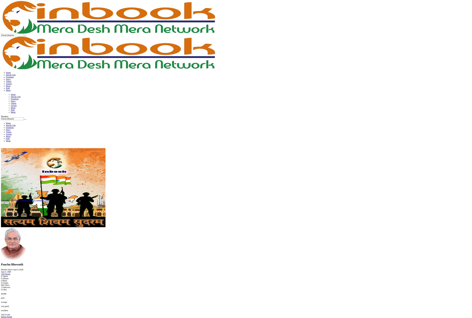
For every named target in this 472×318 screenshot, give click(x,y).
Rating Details (6, 317)
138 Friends (5, 274)
